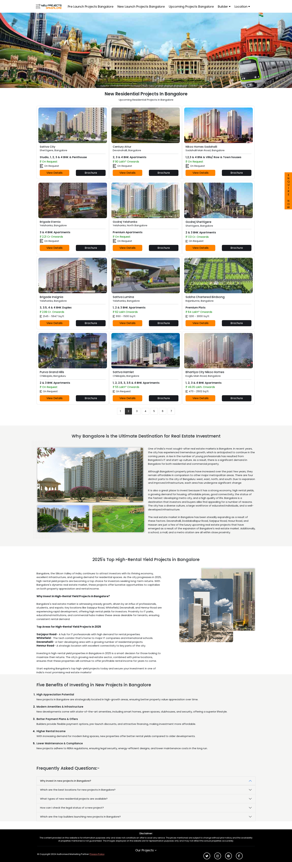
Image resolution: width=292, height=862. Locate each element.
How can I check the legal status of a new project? (72, 807)
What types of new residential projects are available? (73, 798)
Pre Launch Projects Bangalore (90, 6)
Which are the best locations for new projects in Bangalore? (77, 789)
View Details (54, 173)
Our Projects (145, 850)
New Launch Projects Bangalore (141, 6)
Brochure (91, 173)
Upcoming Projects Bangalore (191, 6)
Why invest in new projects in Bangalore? (65, 781)
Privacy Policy (97, 854)
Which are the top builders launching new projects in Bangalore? (80, 816)
